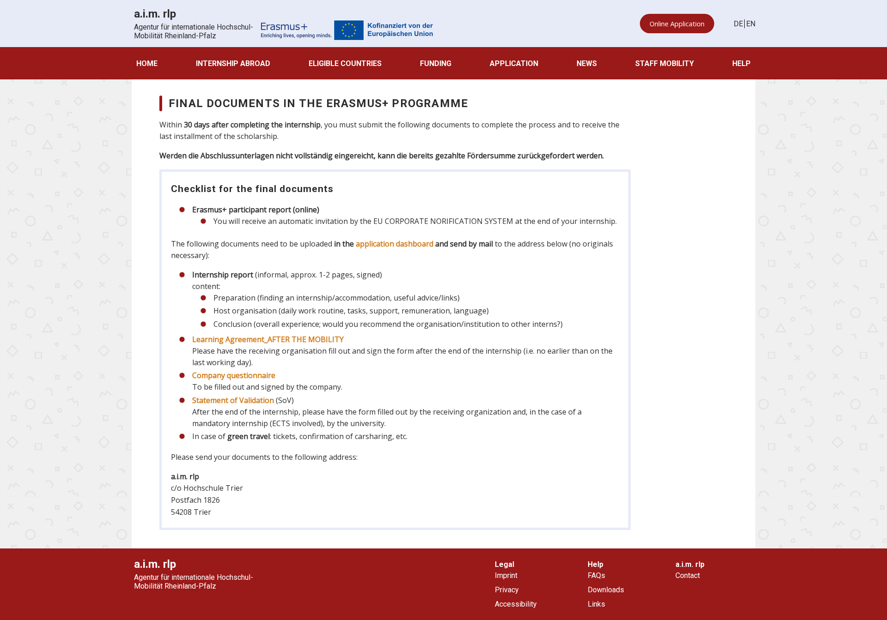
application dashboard (394, 244)
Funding (435, 63)
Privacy (507, 589)
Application (514, 63)
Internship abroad (233, 63)
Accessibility (516, 604)
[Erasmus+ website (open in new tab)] (347, 31)
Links (596, 604)
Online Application (677, 23)
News (587, 63)
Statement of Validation (233, 400)
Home (147, 63)
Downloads (606, 589)
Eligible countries (345, 63)
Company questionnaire (233, 375)
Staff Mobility (664, 63)
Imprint (506, 575)
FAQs (596, 575)
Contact (687, 575)
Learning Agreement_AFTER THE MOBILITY (268, 339)
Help (741, 63)
